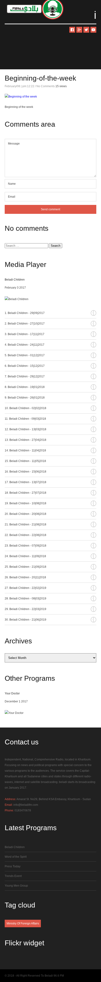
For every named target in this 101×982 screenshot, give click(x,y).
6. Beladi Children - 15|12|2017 (49, 365)
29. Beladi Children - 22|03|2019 (49, 608)
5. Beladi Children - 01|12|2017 (49, 355)
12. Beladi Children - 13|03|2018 (49, 429)
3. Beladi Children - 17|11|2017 (49, 333)
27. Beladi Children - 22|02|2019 (49, 587)
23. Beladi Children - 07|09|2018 (49, 545)
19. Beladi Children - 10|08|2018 (49, 503)
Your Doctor (12, 693)
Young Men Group (16, 885)
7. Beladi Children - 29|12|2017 (49, 376)
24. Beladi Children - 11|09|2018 (49, 556)
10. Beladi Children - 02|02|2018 (49, 408)
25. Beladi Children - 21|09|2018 (49, 566)
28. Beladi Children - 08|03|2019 (49, 598)
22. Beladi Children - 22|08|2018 (49, 534)
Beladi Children (15, 279)
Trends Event (13, 876)
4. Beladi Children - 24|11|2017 (49, 344)
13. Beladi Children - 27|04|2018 (49, 439)
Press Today (12, 866)
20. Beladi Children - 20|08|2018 (49, 513)
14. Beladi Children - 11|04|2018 (49, 450)
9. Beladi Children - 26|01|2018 (49, 397)
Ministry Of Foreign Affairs (23, 923)
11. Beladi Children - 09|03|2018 (49, 418)
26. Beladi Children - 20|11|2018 (49, 577)
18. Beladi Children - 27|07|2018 (49, 492)
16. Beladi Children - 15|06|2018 (49, 471)
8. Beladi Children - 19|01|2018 (49, 386)
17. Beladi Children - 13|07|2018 (49, 482)
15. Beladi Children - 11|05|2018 (49, 460)
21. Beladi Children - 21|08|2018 (49, 524)
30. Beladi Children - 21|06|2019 (49, 619)
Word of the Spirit (16, 856)
